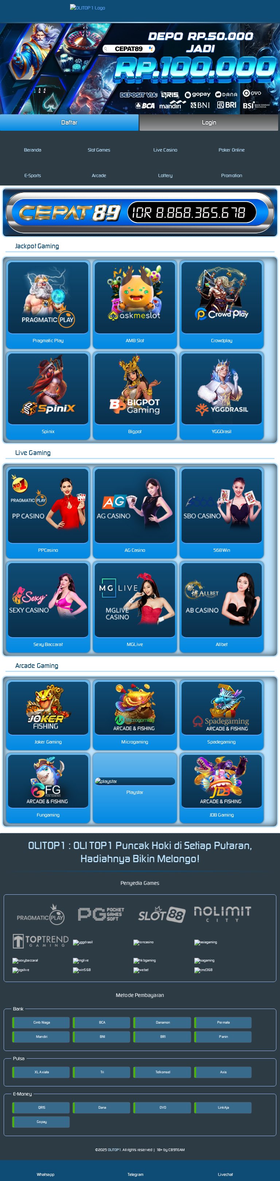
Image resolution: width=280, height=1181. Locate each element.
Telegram (136, 1174)
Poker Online (232, 150)
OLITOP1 (114, 1149)
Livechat (225, 1174)
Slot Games (99, 150)
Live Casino (165, 150)
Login (209, 122)
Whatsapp (45, 1174)
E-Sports (32, 175)
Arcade (99, 175)
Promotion (231, 175)
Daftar (69, 122)
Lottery (165, 175)
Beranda (33, 150)
